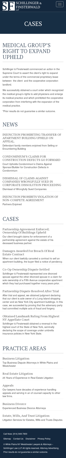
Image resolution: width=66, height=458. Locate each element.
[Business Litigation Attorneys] (10, 6)
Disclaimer (30, 438)
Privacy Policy (44, 438)
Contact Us (18, 438)
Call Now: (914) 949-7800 (15, 433)
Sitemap (7, 438)
